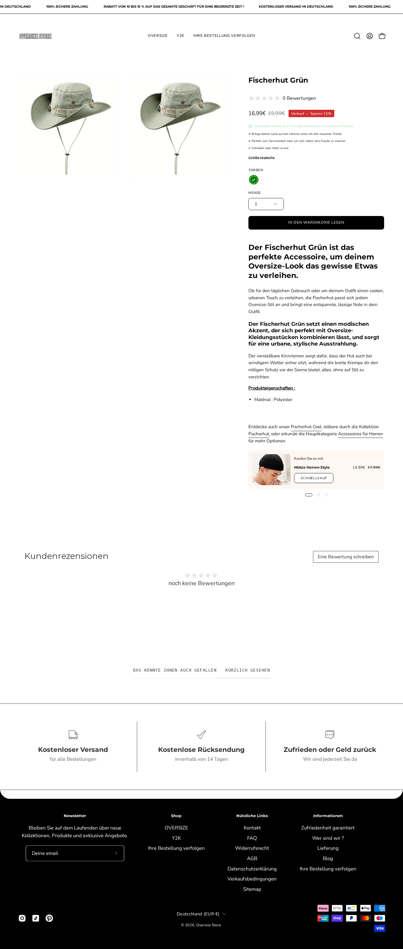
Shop (176, 815)
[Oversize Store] (35, 36)
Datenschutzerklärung (252, 868)
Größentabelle (261, 158)
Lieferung (328, 848)
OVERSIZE (176, 827)
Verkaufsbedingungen (252, 878)
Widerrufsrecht (252, 848)
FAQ (252, 838)
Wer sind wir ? (328, 838)
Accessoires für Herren (360, 434)
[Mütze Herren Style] (271, 469)
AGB (252, 858)
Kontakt (252, 827)
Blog (328, 858)
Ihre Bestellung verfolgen (176, 848)
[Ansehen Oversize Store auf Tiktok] (35, 918)
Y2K (176, 838)
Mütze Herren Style (312, 467)
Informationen (328, 815)
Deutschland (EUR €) (198, 914)
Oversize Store (208, 924)
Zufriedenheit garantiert (328, 827)
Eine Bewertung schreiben (346, 557)
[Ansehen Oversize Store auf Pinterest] (49, 918)
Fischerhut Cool (306, 427)
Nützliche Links (252, 815)
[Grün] (253, 179)
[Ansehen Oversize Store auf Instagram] (22, 918)
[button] (357, 36)
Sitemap (252, 889)
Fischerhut (258, 434)
